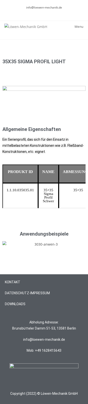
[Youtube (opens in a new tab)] (47, 12)
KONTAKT (12, 282)
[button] (7, 244)
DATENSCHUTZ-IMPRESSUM (27, 293)
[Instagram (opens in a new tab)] (42, 12)
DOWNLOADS (15, 304)
